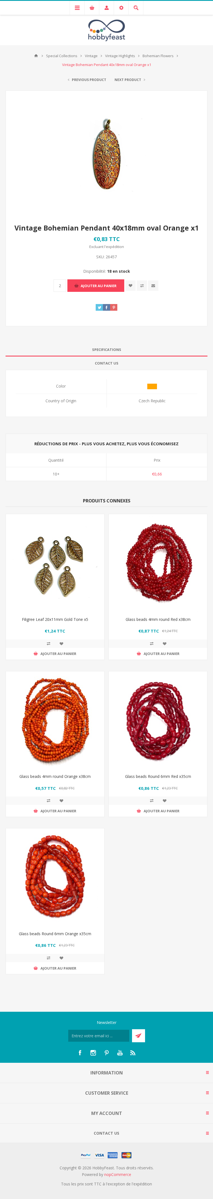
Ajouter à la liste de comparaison (142, 285)
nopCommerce (117, 1174)
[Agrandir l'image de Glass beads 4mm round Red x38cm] (158, 563)
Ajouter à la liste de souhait (130, 285)
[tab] (106, 349)
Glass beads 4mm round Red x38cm (158, 619)
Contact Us (106, 363)
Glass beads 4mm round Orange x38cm (55, 776)
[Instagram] (93, 1052)
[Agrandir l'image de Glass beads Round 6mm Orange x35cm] (55, 877)
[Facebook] (79, 1052)
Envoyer (138, 1035)
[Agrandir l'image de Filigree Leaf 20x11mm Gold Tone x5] (55, 563)
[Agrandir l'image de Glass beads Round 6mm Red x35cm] (158, 720)
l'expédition (114, 246)
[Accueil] (36, 55)
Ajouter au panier (98, 285)
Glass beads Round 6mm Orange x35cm (55, 933)
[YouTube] (119, 1052)
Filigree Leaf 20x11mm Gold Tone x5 (55, 619)
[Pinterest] (106, 1052)
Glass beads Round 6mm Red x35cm (158, 776)
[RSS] (133, 1052)
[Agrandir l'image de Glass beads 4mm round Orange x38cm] (55, 720)
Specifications (106, 349)
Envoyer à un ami (153, 285)
